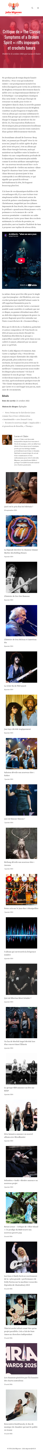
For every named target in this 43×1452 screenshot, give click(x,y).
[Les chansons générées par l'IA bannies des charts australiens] (21, 1373)
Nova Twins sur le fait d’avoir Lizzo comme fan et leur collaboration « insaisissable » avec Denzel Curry (18, 416)
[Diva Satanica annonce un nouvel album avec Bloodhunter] (21, 1129)
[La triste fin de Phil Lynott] (21, 681)
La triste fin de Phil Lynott (15, 686)
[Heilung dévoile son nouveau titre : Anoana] (21, 857)
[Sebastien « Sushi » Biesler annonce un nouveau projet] (21, 1175)
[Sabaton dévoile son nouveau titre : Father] (21, 767)
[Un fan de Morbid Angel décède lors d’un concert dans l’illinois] (21, 1036)
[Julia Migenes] (13, 8)
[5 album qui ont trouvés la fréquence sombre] (21, 947)
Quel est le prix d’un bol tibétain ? (18, 506)
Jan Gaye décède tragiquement (17, 729)
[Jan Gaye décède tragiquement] (21, 724)
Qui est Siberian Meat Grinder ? (17, 998)
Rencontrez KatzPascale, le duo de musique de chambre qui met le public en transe (21, 1427)
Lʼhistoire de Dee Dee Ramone (17, 596)
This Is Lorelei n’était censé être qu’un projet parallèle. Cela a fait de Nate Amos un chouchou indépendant (20, 1331)
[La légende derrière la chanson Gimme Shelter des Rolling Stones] (21, 545)
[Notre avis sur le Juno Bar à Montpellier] (21, 903)
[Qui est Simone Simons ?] (21, 814)
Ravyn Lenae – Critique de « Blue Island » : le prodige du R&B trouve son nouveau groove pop (21, 1230)
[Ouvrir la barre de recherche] (32, 8)
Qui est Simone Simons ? (14, 819)
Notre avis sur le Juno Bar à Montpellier (21, 908)
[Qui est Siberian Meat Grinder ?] (21, 993)
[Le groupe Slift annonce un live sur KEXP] (21, 1083)
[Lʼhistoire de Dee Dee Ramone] (21, 591)
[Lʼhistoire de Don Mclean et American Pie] (21, 634)
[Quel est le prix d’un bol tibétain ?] (21, 502)
